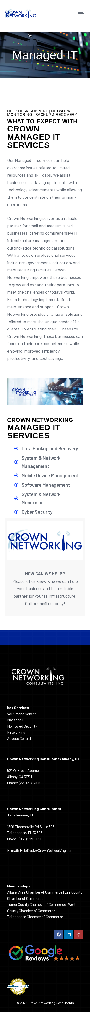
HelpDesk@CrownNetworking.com (46, 850)
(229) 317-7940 (30, 783)
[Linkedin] (68, 934)
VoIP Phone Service (22, 714)
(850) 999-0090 (30, 839)
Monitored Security (22, 726)
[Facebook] (58, 934)
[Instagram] (78, 934)
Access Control (19, 738)
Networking (16, 732)
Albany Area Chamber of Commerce (34, 892)
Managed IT (16, 720)
